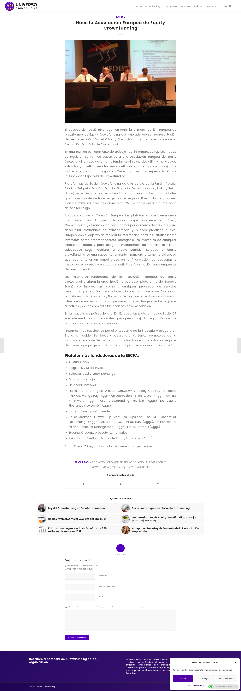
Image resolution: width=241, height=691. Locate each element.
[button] (235, 662)
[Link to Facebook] (234, 6)
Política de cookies (194, 685)
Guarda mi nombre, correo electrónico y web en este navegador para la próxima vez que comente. (111, 607)
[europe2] (120, 81)
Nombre (103, 575)
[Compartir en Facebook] (83, 483)
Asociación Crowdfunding (109, 462)
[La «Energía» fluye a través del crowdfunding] (2, 345)
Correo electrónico (107, 586)
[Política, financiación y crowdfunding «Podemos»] (239, 345)
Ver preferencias (226, 678)
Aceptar (182, 678)
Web (101, 596)
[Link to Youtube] (230, 6)
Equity (120, 17)
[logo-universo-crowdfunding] (21, 6)
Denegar (205, 678)
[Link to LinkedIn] (226, 6)
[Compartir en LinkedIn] (120, 483)
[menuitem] (139, 6)
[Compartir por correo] (157, 483)
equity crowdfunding (136, 467)
